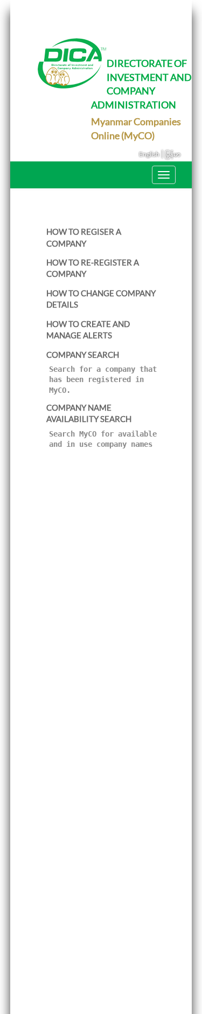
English (149, 154)
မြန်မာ (173, 154)
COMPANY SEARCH (82, 354)
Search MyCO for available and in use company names (103, 439)
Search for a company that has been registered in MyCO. (103, 379)
